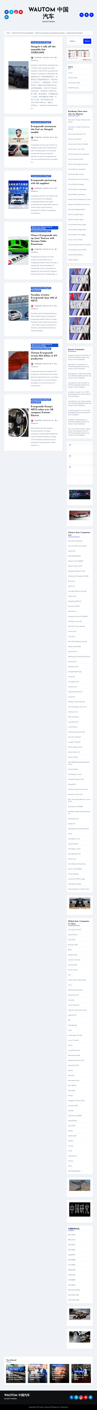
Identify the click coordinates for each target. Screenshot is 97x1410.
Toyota (70, 1161)
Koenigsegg (72, 1025)
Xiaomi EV (71, 824)
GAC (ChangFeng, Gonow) (77, 641)
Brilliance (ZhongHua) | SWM (78, 576)
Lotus (70, 1045)
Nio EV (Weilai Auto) (75, 747)
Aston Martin (72, 935)
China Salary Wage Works (77, 230)
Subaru (70, 1141)
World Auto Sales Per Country (79, 204)
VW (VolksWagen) (74, 1171)
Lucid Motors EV (74, 1050)
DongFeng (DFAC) (74, 601)
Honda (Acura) (73, 995)
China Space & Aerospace (77, 189)
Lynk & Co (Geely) (74, 737)
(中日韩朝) (71, 1265)
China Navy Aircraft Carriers (78, 179)
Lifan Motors (72, 727)
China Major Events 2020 (77, 250)
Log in (70, 73)
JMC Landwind (73, 717)
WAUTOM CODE (73, 1295)
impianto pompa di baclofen (78, 355)
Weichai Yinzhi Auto (75, 794)
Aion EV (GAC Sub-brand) (77, 546)
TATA (70, 1151)
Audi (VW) (71, 940)
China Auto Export (74, 139)
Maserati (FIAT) (73, 1065)
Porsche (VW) (73, 1106)
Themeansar (63, 1407)
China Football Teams (76, 214)
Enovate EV (72, 611)
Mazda (70, 1070)
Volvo (70, 1166)
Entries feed (72, 78)
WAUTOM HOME (73, 1300)
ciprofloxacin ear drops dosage (79, 401)
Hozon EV (71, 677)
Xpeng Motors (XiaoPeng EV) (78, 829)
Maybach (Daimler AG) (76, 1060)
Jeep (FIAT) (72, 1015)
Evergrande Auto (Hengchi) (41, 42)
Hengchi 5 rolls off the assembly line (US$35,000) (43, 50)
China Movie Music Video (77, 224)
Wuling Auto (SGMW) (75, 806)
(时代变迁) (71, 1245)
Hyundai (71, 1000)
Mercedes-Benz (74, 1080)
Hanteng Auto (73, 667)
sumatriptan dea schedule (77, 383)
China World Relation (75, 255)
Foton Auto (72, 631)
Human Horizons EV (75, 692)
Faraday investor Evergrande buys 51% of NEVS (44, 298)
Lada (70, 1030)
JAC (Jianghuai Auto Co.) (77, 707)
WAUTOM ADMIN (74, 1290)
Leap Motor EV (73, 722)
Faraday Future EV (75, 621)
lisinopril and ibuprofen (76, 420)
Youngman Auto (74, 839)
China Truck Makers (75, 869)
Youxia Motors (73, 844)
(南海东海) (71, 1270)
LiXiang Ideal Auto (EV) (76, 732)
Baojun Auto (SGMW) (75, 561)
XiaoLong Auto (73, 819)
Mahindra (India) (74, 1055)
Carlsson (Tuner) (74, 960)
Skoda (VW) (72, 1136)
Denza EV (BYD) (74, 606)
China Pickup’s (73, 874)
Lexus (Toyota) (73, 1040)
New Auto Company (75, 541)
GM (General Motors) (75, 990)
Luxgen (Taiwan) (74, 742)
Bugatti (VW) (72, 955)
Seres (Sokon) (73, 769)
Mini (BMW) (72, 1085)
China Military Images (76, 184)
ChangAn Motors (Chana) (77, 591)
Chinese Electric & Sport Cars (79, 889)
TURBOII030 (38, 57)
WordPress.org (73, 88)
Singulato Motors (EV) (76, 779)
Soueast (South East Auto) (78, 789)
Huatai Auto (72, 687)
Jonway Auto (73, 712)
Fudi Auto (71, 636)
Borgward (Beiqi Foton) (76, 571)
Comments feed (74, 83)
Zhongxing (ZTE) (74, 854)
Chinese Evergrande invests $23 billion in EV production (44, 356)
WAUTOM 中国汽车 (17, 1395)
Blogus (54, 1407)
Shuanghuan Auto (75, 774)
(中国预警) (71, 1280)
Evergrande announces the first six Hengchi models (43, 129)
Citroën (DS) (72, 965)
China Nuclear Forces (76, 174)
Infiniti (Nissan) (73, 1005)
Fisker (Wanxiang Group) (77, 980)
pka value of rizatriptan (76, 364)
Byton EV (71, 586)
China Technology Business (78, 164)
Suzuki (70, 1146)
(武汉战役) (71, 1285)
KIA (69, 1020)
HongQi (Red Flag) (74, 672)
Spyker (70, 1131)
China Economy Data (75, 159)
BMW (70, 950)
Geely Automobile (74, 646)
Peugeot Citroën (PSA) (76, 1101)
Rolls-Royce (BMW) (75, 1116)
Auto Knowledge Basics (76, 209)
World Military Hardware (76, 194)
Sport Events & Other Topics (14, 1368)
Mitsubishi (71, 1090)
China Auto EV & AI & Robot (78, 144)
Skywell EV (72, 784)
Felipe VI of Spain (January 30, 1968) (81, 1377)
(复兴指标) (71, 1250)
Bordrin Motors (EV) (75, 566)
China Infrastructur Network (78, 154)
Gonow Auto (72, 651)
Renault (71, 1111)
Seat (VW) (71, 1126)
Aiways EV (72, 551)
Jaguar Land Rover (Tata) (77, 1010)
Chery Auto (72, 596)
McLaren (71, 1075)
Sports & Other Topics (76, 219)
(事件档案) (71, 1260)
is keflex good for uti (75, 410)
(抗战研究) (71, 1255)
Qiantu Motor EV (74, 752)
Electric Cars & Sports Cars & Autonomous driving (42, 227)
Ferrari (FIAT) (73, 970)
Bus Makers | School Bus (77, 864)
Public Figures (73, 260)
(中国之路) (71, 1275)
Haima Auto (72, 662)
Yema (70, 834)
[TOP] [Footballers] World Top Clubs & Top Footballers (79, 394)
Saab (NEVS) (36, 290)
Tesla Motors (72, 1156)
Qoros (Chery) (73, 757)
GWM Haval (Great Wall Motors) (79, 656)
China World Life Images (77, 235)
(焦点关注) (71, 1235)
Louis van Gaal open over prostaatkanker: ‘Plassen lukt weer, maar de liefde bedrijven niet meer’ (37, 1373)
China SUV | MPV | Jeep (76, 879)
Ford (69, 985)
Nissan (70, 1095)
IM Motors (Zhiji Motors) (76, 702)
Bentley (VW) (72, 945)
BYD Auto (71, 581)
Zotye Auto (72, 859)
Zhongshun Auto (74, 849)
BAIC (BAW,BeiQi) (74, 556)
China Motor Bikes (74, 884)
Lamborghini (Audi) (75, 1035)
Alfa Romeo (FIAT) (74, 930)
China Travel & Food (75, 240)
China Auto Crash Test (76, 149)
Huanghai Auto (73, 682)
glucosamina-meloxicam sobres (79, 374)
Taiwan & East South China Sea (79, 245)
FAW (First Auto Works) (76, 626)
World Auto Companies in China (79, 199)
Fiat (69, 975)
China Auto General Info (77, 134)
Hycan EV (71, 697)
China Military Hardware (77, 169)
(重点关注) (71, 1240)
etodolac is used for (75, 392)
